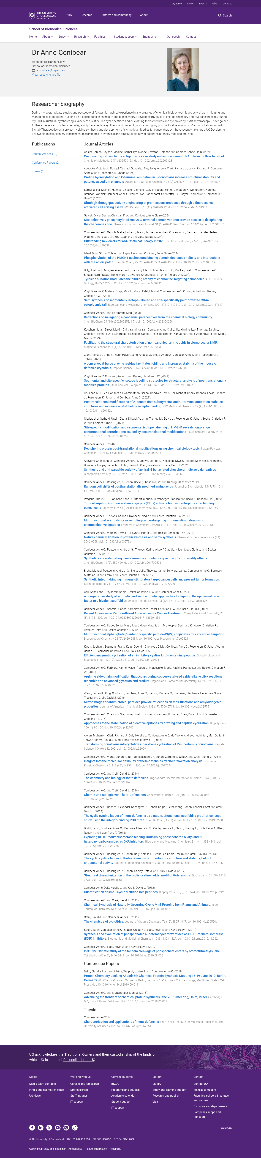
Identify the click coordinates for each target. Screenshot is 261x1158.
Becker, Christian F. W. (115, 215)
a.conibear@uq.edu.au (51, 70)
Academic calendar (123, 1095)
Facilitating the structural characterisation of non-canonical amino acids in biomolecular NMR (150, 342)
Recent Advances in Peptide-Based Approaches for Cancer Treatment (133, 613)
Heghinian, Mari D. (205, 735)
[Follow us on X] (49, 1128)
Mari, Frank (122, 740)
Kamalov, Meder (138, 609)
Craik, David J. (138, 651)
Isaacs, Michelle (196, 461)
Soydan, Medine (113, 152)
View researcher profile (46, 74)
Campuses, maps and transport (207, 1114)
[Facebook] (32, 1128)
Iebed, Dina (91, 253)
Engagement (150, 36)
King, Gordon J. (114, 693)
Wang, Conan (183, 807)
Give (214, 3)
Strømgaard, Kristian (127, 333)
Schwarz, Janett (177, 570)
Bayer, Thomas (190, 194)
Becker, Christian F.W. (168, 516)
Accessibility (75, 1148)
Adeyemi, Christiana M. (98, 461)
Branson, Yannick (95, 194)
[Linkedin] (41, 1128)
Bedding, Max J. (142, 270)
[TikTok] (75, 1128)
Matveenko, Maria (160, 667)
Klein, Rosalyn (149, 465)
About (144, 15)
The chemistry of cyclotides (103, 921)
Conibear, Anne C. (118, 194)
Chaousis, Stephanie (186, 693)
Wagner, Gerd (92, 236)
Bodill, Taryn (91, 828)
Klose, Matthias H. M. (153, 625)
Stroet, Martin (113, 329)
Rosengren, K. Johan (113, 173)
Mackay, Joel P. (184, 270)
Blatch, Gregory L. (186, 828)
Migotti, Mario (132, 291)
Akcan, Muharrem (95, 735)
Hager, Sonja (115, 625)
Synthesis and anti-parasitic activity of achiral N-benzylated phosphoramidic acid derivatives (150, 469)
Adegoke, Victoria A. (96, 168)
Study (68, 15)
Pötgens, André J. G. (96, 499)
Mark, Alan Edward (200, 333)
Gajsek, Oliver (92, 215)
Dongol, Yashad (120, 168)
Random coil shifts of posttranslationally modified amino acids (128, 486)
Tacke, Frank (104, 575)
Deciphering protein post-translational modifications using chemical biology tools (142, 448)
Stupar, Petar (166, 807)
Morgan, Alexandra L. (117, 270)
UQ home (177, 3)
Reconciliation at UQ (79, 1060)
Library (157, 1083)
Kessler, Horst (201, 807)
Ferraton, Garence (159, 152)
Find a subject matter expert (46, 1089)
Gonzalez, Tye (139, 168)
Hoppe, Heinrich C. (108, 465)
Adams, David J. (104, 740)
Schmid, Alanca (116, 609)
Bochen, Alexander (118, 807)
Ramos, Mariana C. (160, 693)
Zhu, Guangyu (123, 236)
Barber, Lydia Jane (135, 152)
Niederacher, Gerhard (97, 418)
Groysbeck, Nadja (138, 516)
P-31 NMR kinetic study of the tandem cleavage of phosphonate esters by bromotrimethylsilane (152, 951)
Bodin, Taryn (92, 929)
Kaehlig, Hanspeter (179, 482)
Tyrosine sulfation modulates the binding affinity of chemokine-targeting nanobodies (144, 279)
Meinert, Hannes (111, 189)
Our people (173, 36)
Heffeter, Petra (92, 630)
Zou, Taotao (145, 236)
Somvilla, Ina (92, 189)
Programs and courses (125, 1089)
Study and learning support (169, 1089)
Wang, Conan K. (94, 693)
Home (33, 36)
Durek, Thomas (143, 714)
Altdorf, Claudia (143, 499)
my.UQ (115, 1083)
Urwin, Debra (119, 418)
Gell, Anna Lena (93, 592)
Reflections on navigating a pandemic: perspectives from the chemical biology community (148, 317)
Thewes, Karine (116, 516)
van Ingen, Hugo (128, 253)
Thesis (38, 171)
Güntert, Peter (149, 333)
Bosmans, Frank (115, 646)
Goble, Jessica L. (163, 828)
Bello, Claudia (190, 609)
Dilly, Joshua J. (93, 270)
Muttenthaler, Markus (125, 992)
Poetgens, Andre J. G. (120, 549)
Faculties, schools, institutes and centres (211, 1098)
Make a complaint (205, 1089)
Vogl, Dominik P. (94, 291)
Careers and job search (84, 1083)
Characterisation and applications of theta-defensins (121, 1022)
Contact (227, 3)
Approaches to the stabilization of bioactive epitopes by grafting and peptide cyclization (146, 723)
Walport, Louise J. (134, 971)
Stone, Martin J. (120, 274)
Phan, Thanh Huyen (117, 354)
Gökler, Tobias (93, 152)
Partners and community (116, 15)
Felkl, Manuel (150, 291)
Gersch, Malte (115, 232)
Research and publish (166, 1095)
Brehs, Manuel (93, 570)
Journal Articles (44, 154)
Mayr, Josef (131, 625)
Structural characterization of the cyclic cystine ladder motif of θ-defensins (137, 875)
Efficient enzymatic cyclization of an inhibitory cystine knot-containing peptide (139, 655)
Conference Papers (45, 162)
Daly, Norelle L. (138, 735)
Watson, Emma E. (118, 533)
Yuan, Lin (107, 236)
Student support (124, 36)
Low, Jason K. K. (163, 270)
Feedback (115, 1148)
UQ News (35, 1095)
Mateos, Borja (113, 291)
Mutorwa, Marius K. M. (138, 828)
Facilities (99, 36)
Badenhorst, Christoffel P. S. (163, 194)
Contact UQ (201, 1083)
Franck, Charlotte (142, 274)
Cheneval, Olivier (155, 646)
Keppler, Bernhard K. (179, 625)
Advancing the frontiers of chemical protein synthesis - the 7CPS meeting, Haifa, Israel (145, 997)
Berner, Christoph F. (176, 189)
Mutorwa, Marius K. (149, 461)
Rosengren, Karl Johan (173, 333)
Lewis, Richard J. (199, 168)
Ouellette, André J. (160, 354)
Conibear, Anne (93, 887)
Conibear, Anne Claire (189, 152)
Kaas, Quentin (134, 646)
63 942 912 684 (81, 1139)
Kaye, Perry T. (172, 465)
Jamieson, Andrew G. (158, 232)
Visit (155, 1101)
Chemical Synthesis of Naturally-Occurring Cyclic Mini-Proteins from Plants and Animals (147, 904)
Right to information (96, 1148)
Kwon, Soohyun (93, 646)
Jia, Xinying (182, 329)
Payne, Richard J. (169, 274)
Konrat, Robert (192, 291)
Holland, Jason (134, 232)
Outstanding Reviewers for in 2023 (124, 241)
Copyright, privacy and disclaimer (47, 1148)
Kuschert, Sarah (94, 329)
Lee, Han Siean (112, 393)
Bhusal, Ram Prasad (96, 274)
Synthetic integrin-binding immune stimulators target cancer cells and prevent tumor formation (151, 579)
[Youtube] (58, 1128)
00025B (106, 1139)
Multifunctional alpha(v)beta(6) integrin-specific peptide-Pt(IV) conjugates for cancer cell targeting (154, 634)
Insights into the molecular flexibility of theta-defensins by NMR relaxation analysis (143, 761)
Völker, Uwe (137, 194)
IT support (76, 1101)
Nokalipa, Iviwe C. (174, 461)
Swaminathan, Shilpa (135, 393)
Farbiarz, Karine (117, 667)
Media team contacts (42, 1083)
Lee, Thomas (199, 329)
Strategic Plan (79, 1089)
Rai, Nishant (178, 393)
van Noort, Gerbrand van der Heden (195, 232)
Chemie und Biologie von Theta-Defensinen (115, 795)
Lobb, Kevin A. (130, 465)
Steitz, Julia (138, 570)
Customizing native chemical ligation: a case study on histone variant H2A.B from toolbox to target (154, 156)
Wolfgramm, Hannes (202, 189)
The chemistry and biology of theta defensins (116, 778)
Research (86, 15)
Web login (226, 1128)
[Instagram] (66, 1128)
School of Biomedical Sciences (53, 29)
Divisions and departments (210, 1106)
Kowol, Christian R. (205, 625)
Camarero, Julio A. (176, 756)
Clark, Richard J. (177, 168)
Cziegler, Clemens (134, 189)
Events (203, 3)
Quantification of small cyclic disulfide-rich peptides (121, 892)
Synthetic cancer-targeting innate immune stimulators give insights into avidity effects (145, 558)
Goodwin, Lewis (160, 393)
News (190, 3)
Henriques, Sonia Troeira (168, 854)
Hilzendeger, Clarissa (167, 499)
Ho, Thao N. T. (93, 393)
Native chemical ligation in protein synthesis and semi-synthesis (130, 537)
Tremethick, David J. (161, 418)
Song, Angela (157, 168)
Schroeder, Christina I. (110, 651)
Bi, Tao (132, 756)
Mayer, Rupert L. (138, 667)
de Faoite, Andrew (182, 735)
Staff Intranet (78, 1095)
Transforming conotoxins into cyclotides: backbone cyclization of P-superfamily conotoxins (148, 744)
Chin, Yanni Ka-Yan (134, 329)
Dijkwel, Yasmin (138, 418)
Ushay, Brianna (196, 393)
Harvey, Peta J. (143, 871)
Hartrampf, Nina (122, 313)
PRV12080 (129, 1139)
